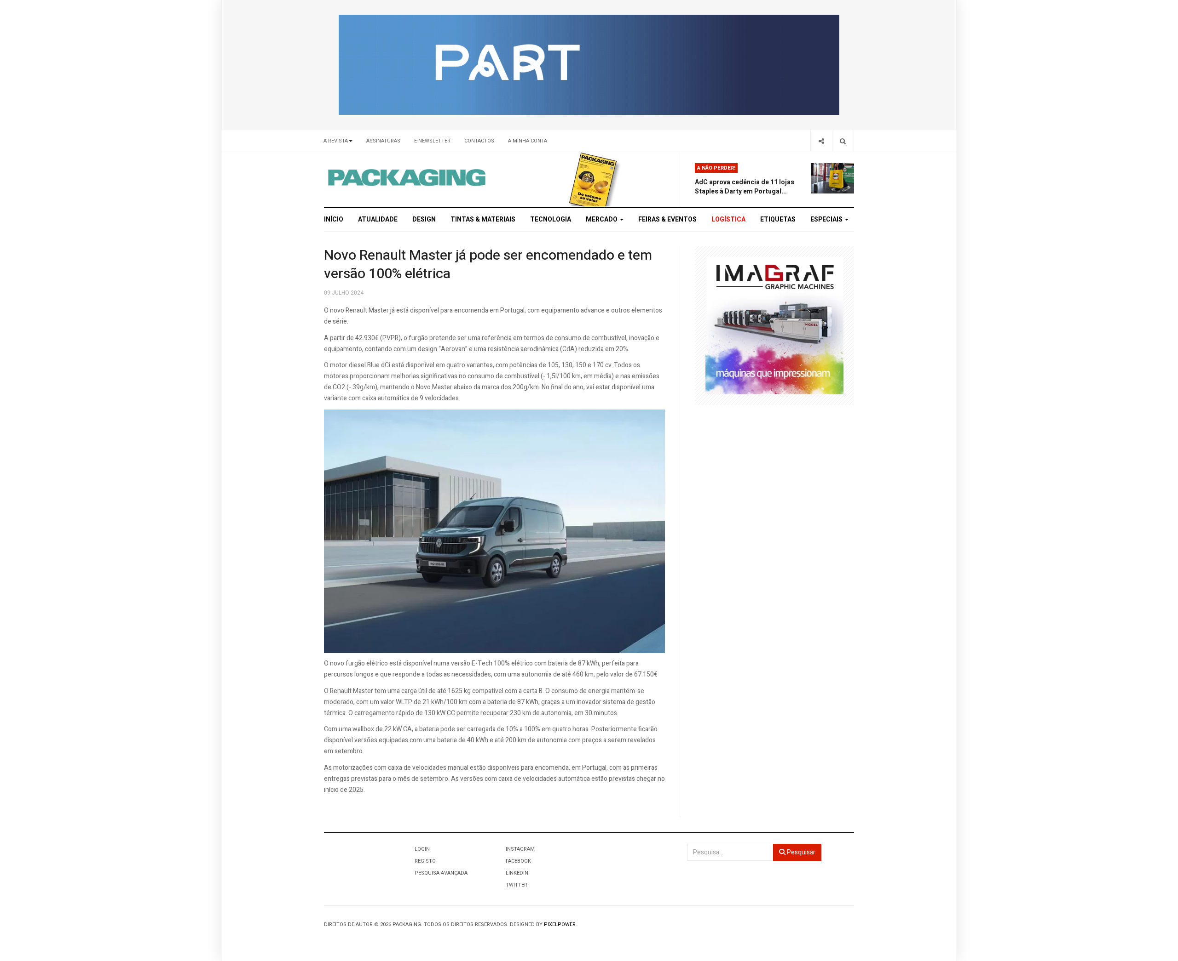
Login (422, 849)
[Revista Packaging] (592, 179)
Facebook (518, 861)
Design (424, 219)
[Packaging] (407, 177)
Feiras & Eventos (667, 219)
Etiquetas (778, 219)
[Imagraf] (774, 325)
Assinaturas (383, 141)
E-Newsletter (432, 141)
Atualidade (378, 219)
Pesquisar (800, 852)
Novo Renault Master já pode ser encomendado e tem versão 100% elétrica (488, 264)
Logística (728, 219)
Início (333, 219)
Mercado (602, 219)
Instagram (520, 849)
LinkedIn (517, 873)
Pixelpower (560, 924)
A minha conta (527, 141)
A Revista (335, 141)
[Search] (843, 141)
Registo (425, 861)
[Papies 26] (589, 64)
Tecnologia (550, 219)
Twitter (516, 885)
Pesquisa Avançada (441, 873)
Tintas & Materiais (482, 219)
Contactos (479, 141)
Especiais (827, 219)
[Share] (821, 141)
